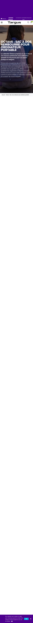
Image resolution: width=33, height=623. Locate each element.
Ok (26, 619)
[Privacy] (12, 621)
